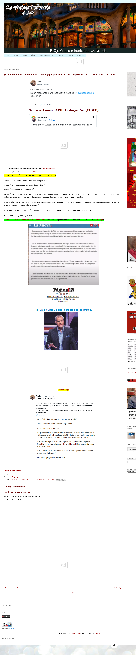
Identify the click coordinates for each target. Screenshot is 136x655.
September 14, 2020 (32, 172)
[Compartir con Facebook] (63, 480)
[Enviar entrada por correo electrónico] (6, 474)
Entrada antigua (117, 588)
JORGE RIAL (14, 480)
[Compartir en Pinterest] (65, 480)
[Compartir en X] (61, 480)
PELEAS (22, 480)
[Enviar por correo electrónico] (57, 480)
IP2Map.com (11, 628)
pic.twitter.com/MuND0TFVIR (52, 168)
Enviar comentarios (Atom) (68, 593)
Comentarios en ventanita (13, 470)
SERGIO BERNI (44, 480)
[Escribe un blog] (59, 480)
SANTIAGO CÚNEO (32, 480)
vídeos (52, 480)
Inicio (65, 588)
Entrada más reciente (11, 588)
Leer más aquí (63, 390)
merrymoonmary (76, 633)
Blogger (97, 633)
